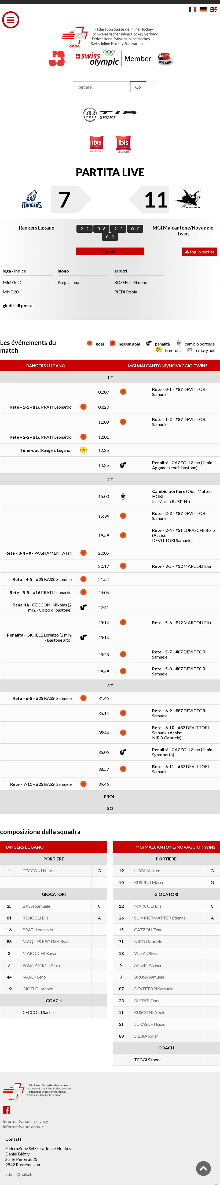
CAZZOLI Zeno (148, 929)
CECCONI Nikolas (40, 870)
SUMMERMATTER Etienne (160, 917)
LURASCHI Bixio (150, 1024)
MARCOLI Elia (148, 905)
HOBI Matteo (147, 870)
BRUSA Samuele (149, 976)
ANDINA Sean (147, 965)
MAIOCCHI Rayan (40, 953)
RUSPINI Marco (149, 882)
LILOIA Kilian (146, 1035)
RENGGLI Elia (36, 917)
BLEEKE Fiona (147, 1000)
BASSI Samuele (36, 905)
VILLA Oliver (146, 953)
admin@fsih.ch (18, 1174)
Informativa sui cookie (23, 1126)
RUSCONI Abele (149, 1012)
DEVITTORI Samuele (153, 988)
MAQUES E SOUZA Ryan (46, 941)
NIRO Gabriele (148, 941)
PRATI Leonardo (38, 929)
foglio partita (201, 251)
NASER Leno (34, 976)
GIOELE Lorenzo (38, 988)
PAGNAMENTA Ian (41, 965)
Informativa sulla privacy (25, 1121)
